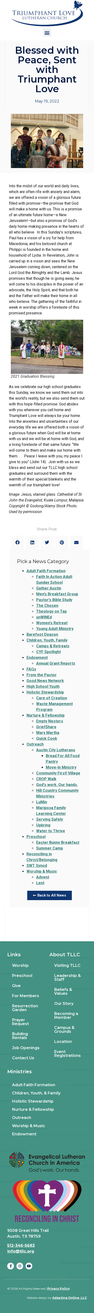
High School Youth (43, 686)
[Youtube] (29, 1266)
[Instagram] (19, 1266)
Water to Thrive (50, 831)
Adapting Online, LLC (69, 1298)
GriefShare (46, 727)
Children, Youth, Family (47, 640)
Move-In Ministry (61, 767)
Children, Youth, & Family (36, 1093)
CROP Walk (46, 779)
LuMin (41, 802)
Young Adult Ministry (55, 628)
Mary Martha (47, 732)
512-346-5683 (21, 1245)
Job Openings (26, 1048)
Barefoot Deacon (42, 634)
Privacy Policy (58, 1288)
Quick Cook (46, 738)
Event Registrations (67, 1053)
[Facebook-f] (10, 1266)
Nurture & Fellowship (46, 715)
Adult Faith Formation (46, 571)
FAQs (31, 669)
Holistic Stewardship (45, 692)
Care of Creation (51, 698)
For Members (25, 996)
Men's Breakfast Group (57, 594)
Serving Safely (49, 819)
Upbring (43, 825)
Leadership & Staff (67, 977)
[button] (47, 33)
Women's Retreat (51, 623)
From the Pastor (42, 675)
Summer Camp (49, 848)
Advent (42, 877)
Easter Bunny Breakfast (57, 842)
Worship (20, 965)
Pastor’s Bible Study (54, 600)
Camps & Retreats (52, 646)
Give (16, 985)
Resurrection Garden (25, 1008)
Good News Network (45, 680)
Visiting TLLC (67, 965)
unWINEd (44, 617)
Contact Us (23, 1058)
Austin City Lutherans (55, 750)
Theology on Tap (51, 611)
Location (63, 1041)
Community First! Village (58, 773)
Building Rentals (20, 1036)
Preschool (36, 836)
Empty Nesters (49, 721)
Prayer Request (20, 1022)
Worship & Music (42, 871)
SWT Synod (37, 865)
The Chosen (47, 605)
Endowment (37, 657)
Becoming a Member (66, 1015)
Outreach (35, 744)
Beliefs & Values (63, 991)
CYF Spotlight (48, 652)
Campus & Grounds (64, 1029)
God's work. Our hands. (57, 784)
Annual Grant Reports (55, 663)
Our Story (64, 1003)
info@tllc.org (20, 1251)
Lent (40, 883)
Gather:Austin (48, 588)
